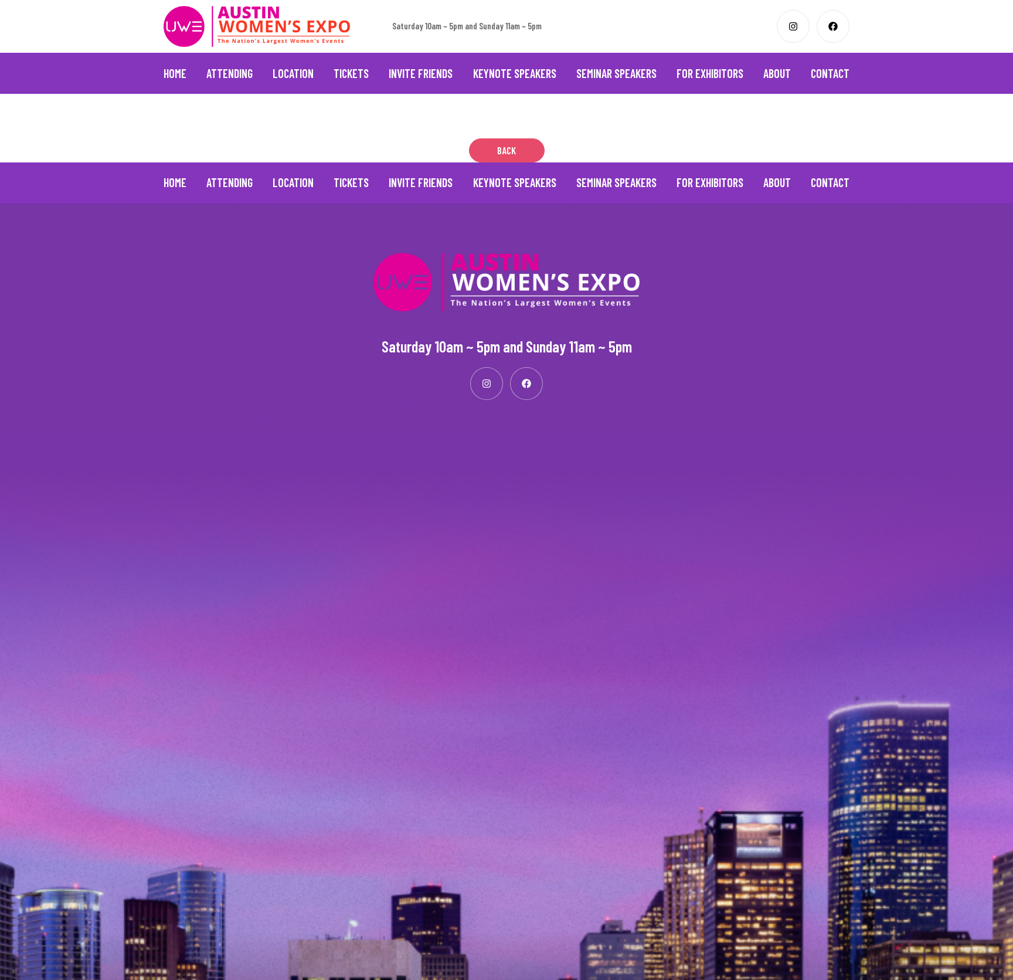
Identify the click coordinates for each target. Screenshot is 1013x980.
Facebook (833, 26)
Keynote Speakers (514, 73)
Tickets (351, 73)
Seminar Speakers (616, 73)
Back (506, 150)
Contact (830, 73)
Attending (229, 73)
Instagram (793, 26)
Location (293, 73)
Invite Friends (421, 73)
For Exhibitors (710, 73)
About (777, 73)
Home (175, 73)
